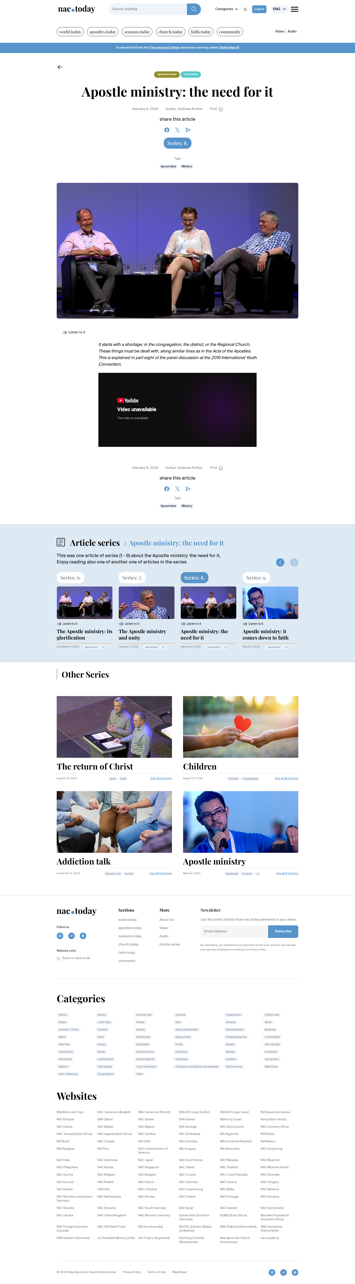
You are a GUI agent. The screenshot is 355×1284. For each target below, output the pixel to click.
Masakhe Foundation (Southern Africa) (275, 1217)
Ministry (187, 166)
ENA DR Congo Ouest (234, 1112)
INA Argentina (229, 1134)
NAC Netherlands (109, 1196)
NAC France (146, 1182)
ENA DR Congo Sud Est (194, 1112)
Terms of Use (157, 1272)
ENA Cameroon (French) (154, 1112)
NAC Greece (228, 1182)
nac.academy (270, 1238)
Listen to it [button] (77, 332)
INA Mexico (268, 1141)
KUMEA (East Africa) (233, 1215)
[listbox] (279, 9)
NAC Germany (188, 1182)
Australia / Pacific (69, 1030)
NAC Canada (106, 1141)
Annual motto (183, 1037)
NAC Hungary (270, 1182)
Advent (230, 1044)
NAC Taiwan (187, 1167)
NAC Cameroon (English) (114, 1112)
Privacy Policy (132, 1272)
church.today (170, 31)
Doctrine (247, 874)
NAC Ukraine (65, 1215)
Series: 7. (132, 577)
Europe (140, 1022)
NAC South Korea (191, 1160)
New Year (64, 1044)
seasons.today (137, 31)
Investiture (271, 1052)
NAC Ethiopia (65, 1119)
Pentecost (181, 1052)
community (230, 31)
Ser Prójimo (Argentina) (154, 1238)
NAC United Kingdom (112, 1215)
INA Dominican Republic (236, 1141)
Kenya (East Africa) (273, 1119)
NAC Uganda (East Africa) (115, 1134)
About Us (166, 920)
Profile (179, 1044)
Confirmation (272, 1037)
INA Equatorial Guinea (275, 1112)
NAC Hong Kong (271, 1148)
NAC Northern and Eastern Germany (75, 1198)
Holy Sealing (105, 1067)
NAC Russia (105, 1167)
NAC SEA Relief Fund (111, 1226)
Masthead (180, 1272)
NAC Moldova (270, 1189)
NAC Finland (106, 1182)
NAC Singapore (148, 1167)
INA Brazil (63, 1141)
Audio (292, 31)
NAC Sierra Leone (232, 1126)
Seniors (102, 1015)
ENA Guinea (187, 1119)
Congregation (250, 779)
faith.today (201, 31)
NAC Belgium (106, 1174)
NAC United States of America (153, 1150)
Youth (123, 779)
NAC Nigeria (146, 1126)
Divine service (234, 1067)
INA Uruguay (187, 1148)
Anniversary (143, 1037)
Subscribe (283, 931)
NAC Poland (187, 1196)
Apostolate (168, 166)
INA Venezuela (230, 1148)
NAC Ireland (65, 1189)
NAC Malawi (105, 1126)
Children (234, 779)
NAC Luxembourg (191, 1189)
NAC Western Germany (154, 1215)
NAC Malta (227, 1189)
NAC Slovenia (107, 1208)
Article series (169, 944)
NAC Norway (146, 1196)
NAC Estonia (65, 1182)
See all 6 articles (161, 873)
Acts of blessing (68, 1074)
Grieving (180, 1015)
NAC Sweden (229, 1208)
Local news (104, 1022)
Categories (224, 9)
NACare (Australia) (150, 1226)
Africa (268, 1022)
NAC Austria (65, 1174)
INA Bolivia (267, 1134)
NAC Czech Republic (234, 1174)
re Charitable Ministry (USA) (116, 1238)
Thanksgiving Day (236, 1037)
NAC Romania (270, 1196)
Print (213, 109)
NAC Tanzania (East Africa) (74, 1134)
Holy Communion (146, 1067)
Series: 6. (70, 577)
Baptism (64, 1067)
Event (113, 779)
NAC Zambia (146, 1134)
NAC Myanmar (270, 1160)
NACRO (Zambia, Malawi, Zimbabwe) (195, 1228)
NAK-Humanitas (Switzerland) (271, 1228)
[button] (280, 562)
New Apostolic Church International (235, 1240)
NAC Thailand (229, 1167)
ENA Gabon (105, 1119)
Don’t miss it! (229, 47)
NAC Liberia (64, 1126)
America (231, 1022)
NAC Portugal (229, 1196)
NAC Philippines (67, 1167)
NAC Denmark (270, 1174)
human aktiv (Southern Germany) (194, 1217)
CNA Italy (104, 1189)
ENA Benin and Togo (70, 1112)
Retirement (65, 1059)
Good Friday (66, 1052)
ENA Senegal (188, 1126)
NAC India (63, 1160)
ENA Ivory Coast (231, 1119)
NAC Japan (145, 1160)
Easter (101, 1052)
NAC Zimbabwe (189, 1134)
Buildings (270, 1030)
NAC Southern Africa (275, 1126)
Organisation (233, 1015)
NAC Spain (186, 1208)
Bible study (271, 1067)
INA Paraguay (65, 1148)
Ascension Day (145, 1052)
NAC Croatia (187, 1174)
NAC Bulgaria (147, 1174)
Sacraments (272, 1059)
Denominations (235, 1030)
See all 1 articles (161, 778)
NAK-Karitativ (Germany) (73, 1238)
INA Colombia (188, 1141)
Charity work (272, 1015)
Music (62, 1037)
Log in (259, 9)
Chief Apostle (105, 1059)
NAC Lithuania (147, 1189)
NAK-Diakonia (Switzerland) (238, 1226)
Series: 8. (177, 143)
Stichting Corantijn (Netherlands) (191, 1240)
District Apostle (145, 1059)
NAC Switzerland (272, 1208)
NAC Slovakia (65, 1208)
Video (279, 31)
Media (62, 1022)
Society (129, 874)
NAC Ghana (146, 1119)
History (63, 1015)
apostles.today (103, 31)
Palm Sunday (272, 1044)
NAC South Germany (152, 1208)
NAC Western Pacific (275, 1167)
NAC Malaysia (229, 1160)
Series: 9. (256, 577)
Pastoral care (113, 874)
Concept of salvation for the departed (197, 1067)
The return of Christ (164, 47)
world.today (70, 31)
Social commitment (186, 1030)
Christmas (181, 1059)
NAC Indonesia (108, 1160)
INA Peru (103, 1148)
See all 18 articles (286, 778)
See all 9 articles (287, 873)
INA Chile (144, 1141)
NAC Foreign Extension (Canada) (72, 1228)
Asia (178, 1022)
